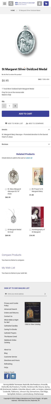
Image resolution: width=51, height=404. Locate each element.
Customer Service (10, 357)
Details (4, 130)
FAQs (6, 367)
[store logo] (25, 3)
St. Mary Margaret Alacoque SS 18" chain (14, 191)
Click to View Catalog (32, 324)
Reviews (5, 144)
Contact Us (8, 316)
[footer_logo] (32, 322)
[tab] (25, 129)
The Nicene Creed (10, 336)
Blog (5, 353)
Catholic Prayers (10, 333)
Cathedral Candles (11, 326)
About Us (7, 350)
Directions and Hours (12, 360)
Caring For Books (10, 329)
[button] (39, 3)
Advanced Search (10, 309)
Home (13, 10)
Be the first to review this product (11, 74)
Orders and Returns (11, 313)
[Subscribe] (45, 294)
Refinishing (8, 364)
